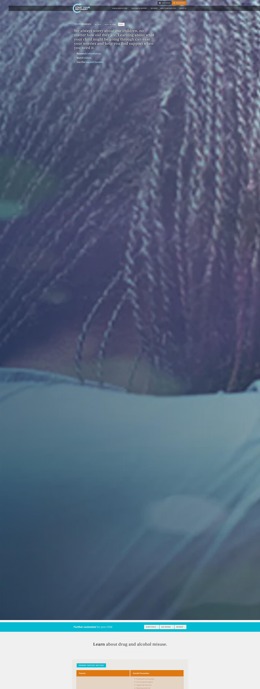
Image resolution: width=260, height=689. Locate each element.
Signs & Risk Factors (119, 8)
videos (87, 57)
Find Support (180, 3)
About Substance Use (168, 8)
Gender (179, 627)
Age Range (166, 627)
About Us (183, 8)
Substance (151, 627)
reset (121, 24)
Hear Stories (166, 3)
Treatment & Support (139, 8)
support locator (94, 62)
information (94, 53)
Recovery (154, 8)
